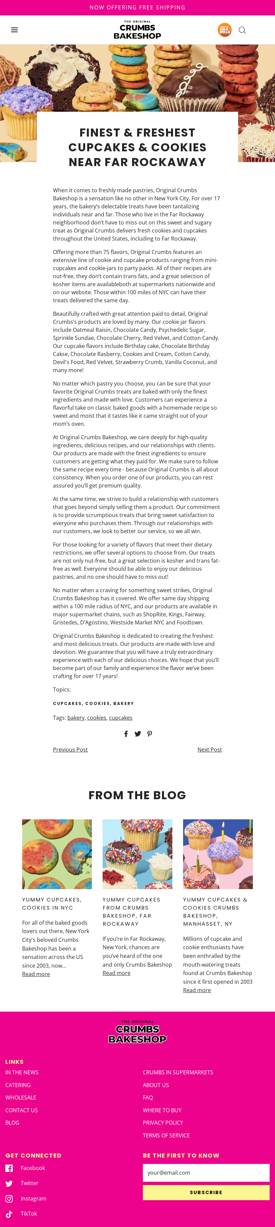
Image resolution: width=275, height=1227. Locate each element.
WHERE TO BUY (162, 1110)
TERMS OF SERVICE (166, 1135)
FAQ (148, 1097)
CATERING (18, 1085)
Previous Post (70, 749)
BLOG (12, 1122)
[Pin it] (149, 734)
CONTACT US (21, 1110)
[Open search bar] (242, 29)
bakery (76, 717)
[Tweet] (137, 734)
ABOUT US (156, 1085)
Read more (36, 974)
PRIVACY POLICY (163, 1122)
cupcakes (120, 717)
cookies (96, 717)
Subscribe (206, 1192)
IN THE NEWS (22, 1072)
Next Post (210, 749)
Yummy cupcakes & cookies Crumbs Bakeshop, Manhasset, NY (215, 912)
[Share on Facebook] (125, 734)
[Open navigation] (14, 29)
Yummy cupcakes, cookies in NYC (52, 904)
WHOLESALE (20, 1097)
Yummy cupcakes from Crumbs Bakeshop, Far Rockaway (132, 912)
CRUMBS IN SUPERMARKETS (178, 1072)
